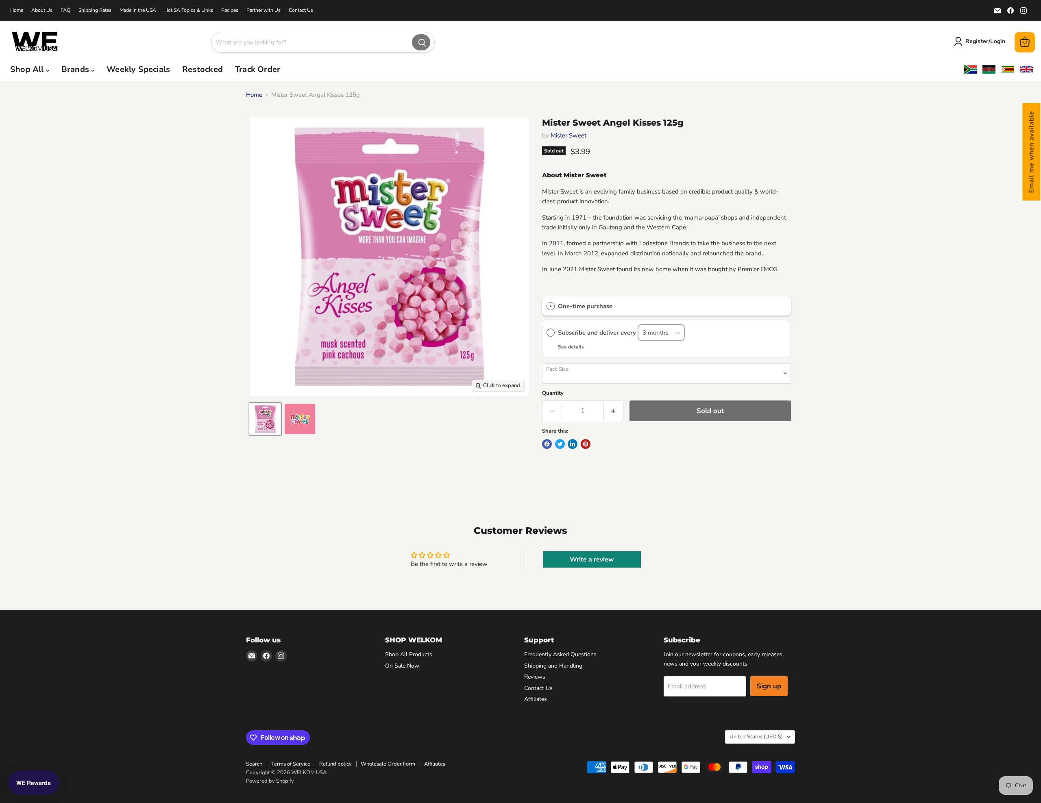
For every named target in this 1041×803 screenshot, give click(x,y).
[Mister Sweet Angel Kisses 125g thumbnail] (265, 419)
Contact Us (301, 10)
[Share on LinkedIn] (572, 444)
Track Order (257, 69)
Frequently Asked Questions (560, 654)
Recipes (229, 10)
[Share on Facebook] (547, 444)
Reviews (534, 677)
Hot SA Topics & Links (188, 10)
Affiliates (535, 699)
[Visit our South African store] (970, 69)
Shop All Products (408, 654)
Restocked (202, 69)
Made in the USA (138, 10)
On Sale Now (402, 666)
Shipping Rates (94, 10)
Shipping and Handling (553, 666)
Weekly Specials (138, 69)
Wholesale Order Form (388, 764)
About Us (41, 10)
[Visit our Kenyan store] (988, 69)
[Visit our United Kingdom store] (1026, 69)
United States (756, 736)
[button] (1031, 151)
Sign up (769, 686)
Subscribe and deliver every (598, 333)
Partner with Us (263, 10)
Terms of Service (290, 764)
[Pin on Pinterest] (585, 444)
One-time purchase (585, 306)
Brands (76, 69)
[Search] (421, 42)
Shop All (28, 69)
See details (571, 347)
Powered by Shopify (270, 781)
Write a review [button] (592, 559)
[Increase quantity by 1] (614, 410)
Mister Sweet (568, 135)
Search (254, 764)
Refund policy (335, 764)
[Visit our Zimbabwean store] (1007, 69)
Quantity (553, 393)
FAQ (65, 10)
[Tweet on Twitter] (560, 444)
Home (16, 10)
